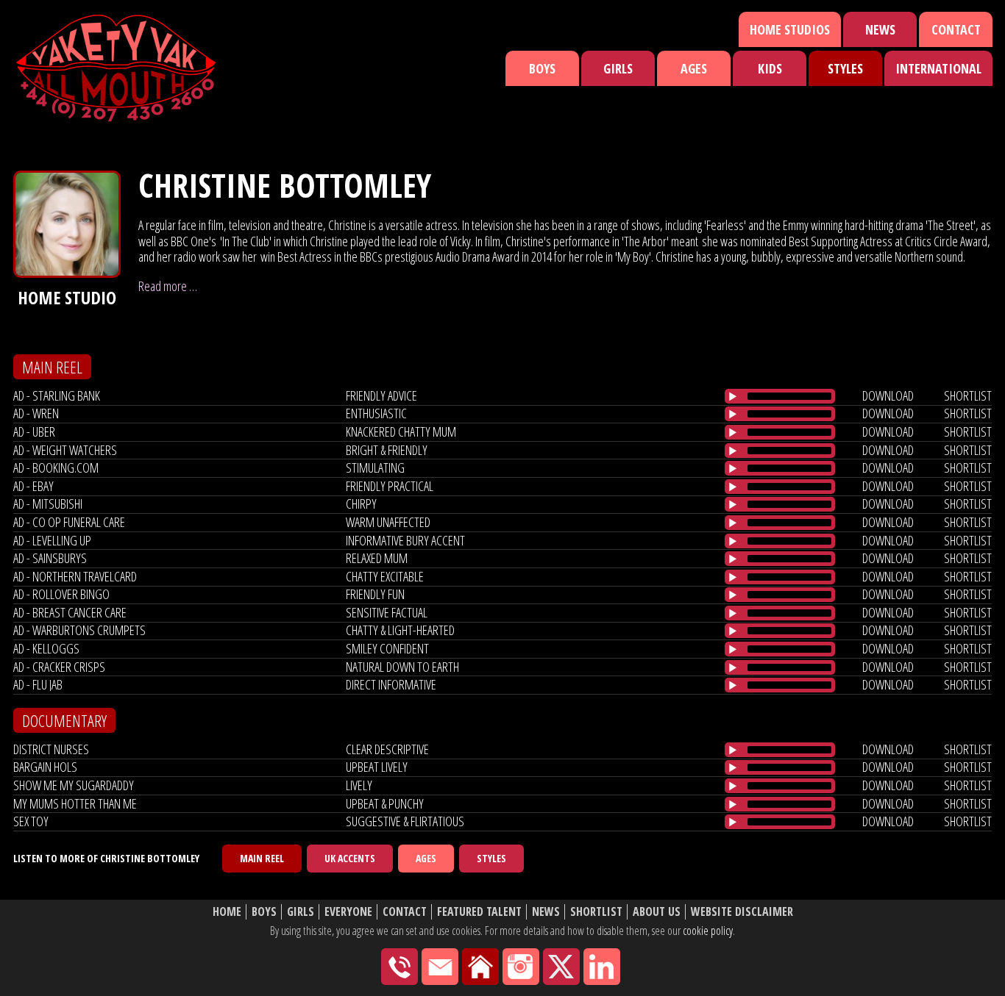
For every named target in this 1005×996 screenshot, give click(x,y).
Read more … (167, 286)
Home (227, 912)
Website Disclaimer (742, 912)
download (888, 395)
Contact (956, 29)
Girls (618, 68)
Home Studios (790, 29)
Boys (542, 68)
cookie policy (708, 930)
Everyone (348, 912)
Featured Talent (479, 912)
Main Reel (262, 858)
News (880, 29)
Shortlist (596, 912)
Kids (770, 68)
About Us (657, 912)
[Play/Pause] (733, 396)
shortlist (968, 395)
